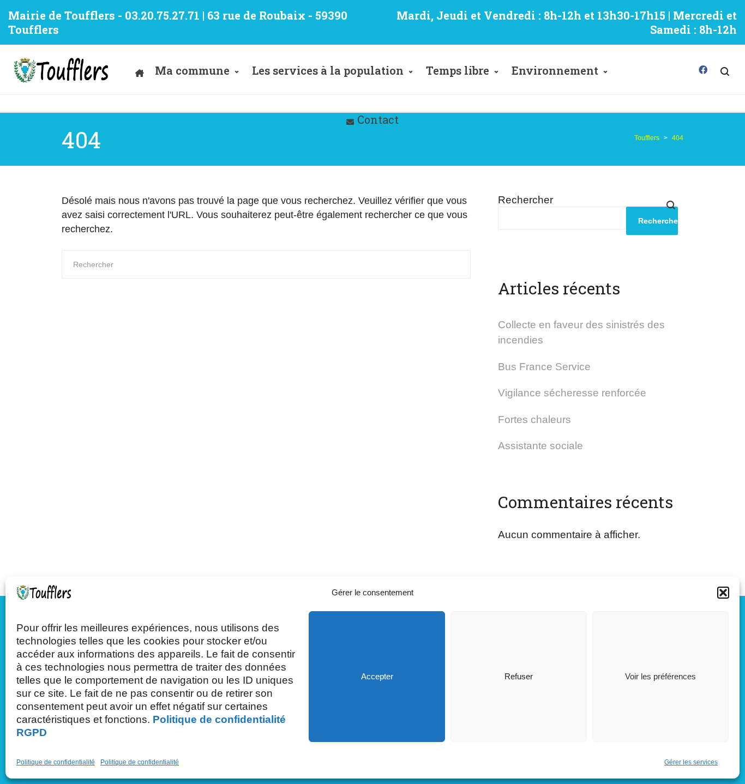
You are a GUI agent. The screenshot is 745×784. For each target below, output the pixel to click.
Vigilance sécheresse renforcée (572, 393)
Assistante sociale (540, 445)
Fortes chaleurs (534, 419)
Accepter (377, 676)
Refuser (518, 676)
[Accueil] (139, 70)
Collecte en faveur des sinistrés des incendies (581, 332)
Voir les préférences (660, 676)
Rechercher (525, 200)
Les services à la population (328, 70)
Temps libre (457, 70)
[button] (723, 592)
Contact (378, 119)
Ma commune (192, 70)
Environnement (555, 70)
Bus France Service (544, 366)
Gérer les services (691, 762)
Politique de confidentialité (55, 762)
